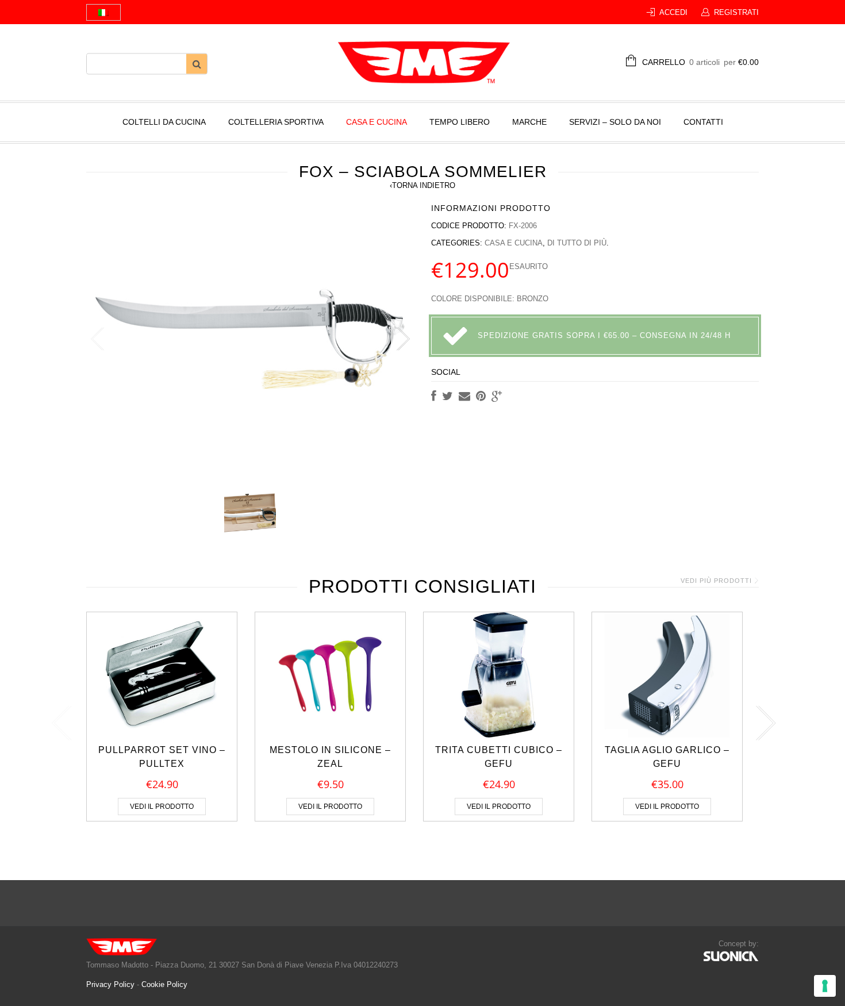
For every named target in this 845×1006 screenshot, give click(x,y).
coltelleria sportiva (276, 121)
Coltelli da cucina (164, 121)
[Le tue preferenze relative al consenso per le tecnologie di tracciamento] (825, 986)
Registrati (736, 12)
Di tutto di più (576, 243)
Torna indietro (422, 185)
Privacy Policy (111, 984)
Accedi (673, 12)
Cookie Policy (164, 984)
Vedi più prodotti (716, 580)
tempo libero (459, 121)
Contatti (703, 121)
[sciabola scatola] (250, 512)
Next (402, 339)
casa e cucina (376, 121)
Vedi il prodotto (162, 807)
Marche (529, 121)
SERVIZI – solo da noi (615, 121)
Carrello (700, 62)
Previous (97, 339)
